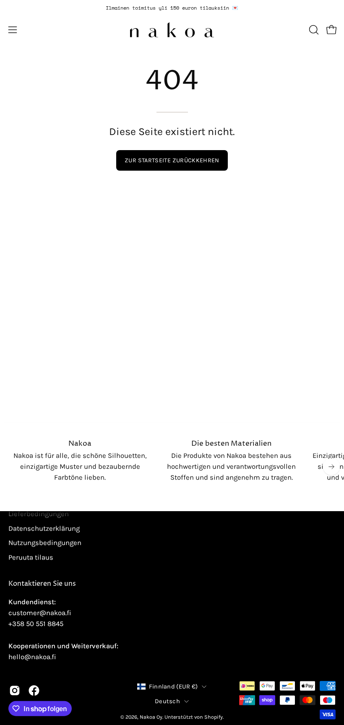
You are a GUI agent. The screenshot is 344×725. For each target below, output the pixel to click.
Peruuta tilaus (30, 557)
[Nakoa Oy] (172, 29)
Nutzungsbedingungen (44, 543)
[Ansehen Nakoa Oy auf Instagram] (14, 690)
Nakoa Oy (151, 717)
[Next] (331, 466)
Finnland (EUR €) (173, 686)
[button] (313, 30)
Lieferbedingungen (38, 513)
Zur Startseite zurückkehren (172, 160)
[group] (172, 8)
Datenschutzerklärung (44, 528)
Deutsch (167, 701)
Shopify (213, 717)
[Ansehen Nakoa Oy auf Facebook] (34, 690)
